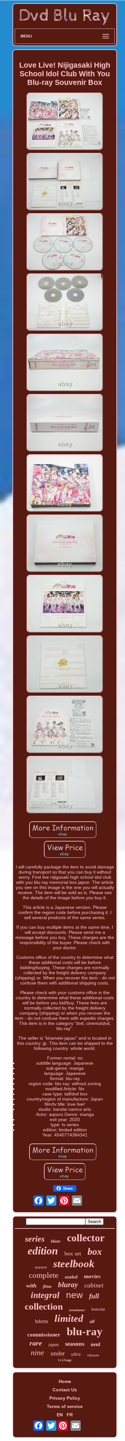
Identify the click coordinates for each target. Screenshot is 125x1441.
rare (35, 1343)
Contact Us (65, 1389)
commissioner (43, 1335)
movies (92, 1276)
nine (37, 1352)
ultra (76, 1354)
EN (60, 1414)
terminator (77, 1310)
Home (65, 1381)
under (58, 1353)
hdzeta (41, 1321)
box (95, 1251)
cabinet (94, 1285)
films (47, 1286)
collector (85, 1238)
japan (53, 1344)
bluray (68, 1285)
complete (43, 1275)
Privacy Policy (64, 1398)
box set (72, 1253)
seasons (74, 1343)
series (35, 1239)
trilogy (64, 1360)
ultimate (93, 1355)
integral (45, 1295)
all (92, 1321)
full (94, 1296)
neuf (95, 1344)
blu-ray (85, 1331)
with (31, 1285)
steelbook (74, 1263)
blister (56, 1241)
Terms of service (65, 1406)
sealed (71, 1276)
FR (70, 1414)
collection (44, 1306)
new (74, 1295)
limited (68, 1318)
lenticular (98, 1309)
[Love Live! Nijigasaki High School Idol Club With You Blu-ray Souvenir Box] (64, 122)
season (41, 1267)
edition (43, 1251)
